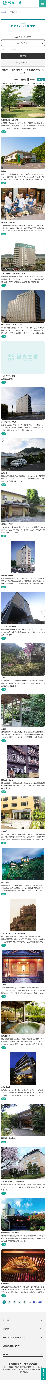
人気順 (32, 79)
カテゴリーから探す (23, 37)
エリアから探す (23, 43)
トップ (3, 12)
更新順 (23, 79)
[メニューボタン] (42, 3)
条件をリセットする (23, 62)
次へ (35, 1302)
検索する (23, 56)
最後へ (41, 1302)
